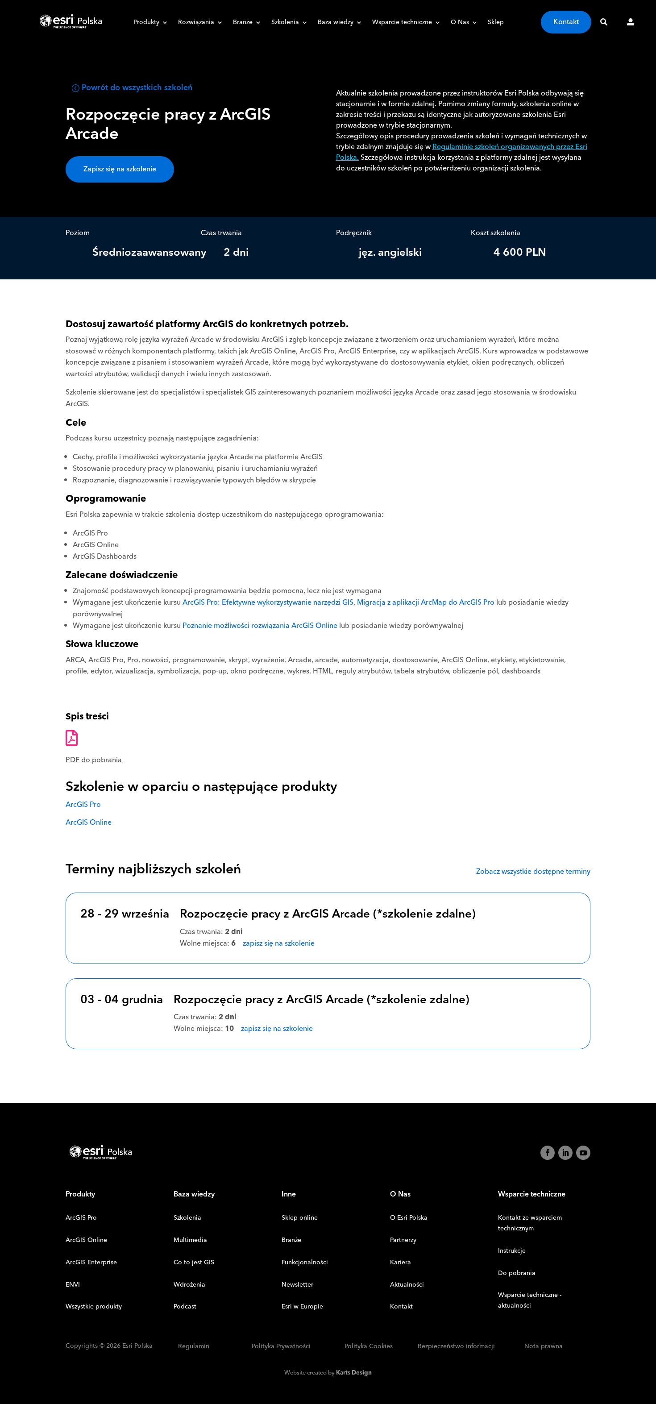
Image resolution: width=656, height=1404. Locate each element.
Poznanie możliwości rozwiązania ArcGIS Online (260, 625)
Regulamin (193, 1347)
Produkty (146, 23)
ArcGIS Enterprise (91, 1262)
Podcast (185, 1306)
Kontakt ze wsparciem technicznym (530, 1223)
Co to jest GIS (194, 1262)
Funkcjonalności (305, 1262)
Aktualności (407, 1284)
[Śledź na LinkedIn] (565, 1153)
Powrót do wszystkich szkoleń (137, 88)
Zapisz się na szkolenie (119, 169)
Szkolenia (285, 23)
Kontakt (566, 22)
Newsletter (297, 1284)
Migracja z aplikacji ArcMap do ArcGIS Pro (425, 602)
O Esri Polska (409, 1218)
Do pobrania (517, 1273)
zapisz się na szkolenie (279, 943)
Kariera (400, 1262)
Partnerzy (403, 1240)
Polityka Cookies (369, 1347)
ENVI (73, 1284)
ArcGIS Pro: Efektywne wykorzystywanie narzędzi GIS (268, 602)
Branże (243, 23)
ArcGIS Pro (83, 804)
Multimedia (190, 1240)
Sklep (496, 23)
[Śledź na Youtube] (583, 1153)
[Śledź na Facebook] (547, 1153)
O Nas (460, 23)
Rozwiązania (196, 23)
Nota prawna (543, 1347)
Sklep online (300, 1218)
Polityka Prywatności (281, 1347)
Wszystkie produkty (94, 1306)
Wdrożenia (189, 1284)
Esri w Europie (302, 1306)
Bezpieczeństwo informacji (456, 1347)
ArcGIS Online (89, 822)
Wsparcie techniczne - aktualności (529, 1300)
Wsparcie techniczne (402, 23)
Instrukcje (512, 1251)
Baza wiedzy (335, 23)
